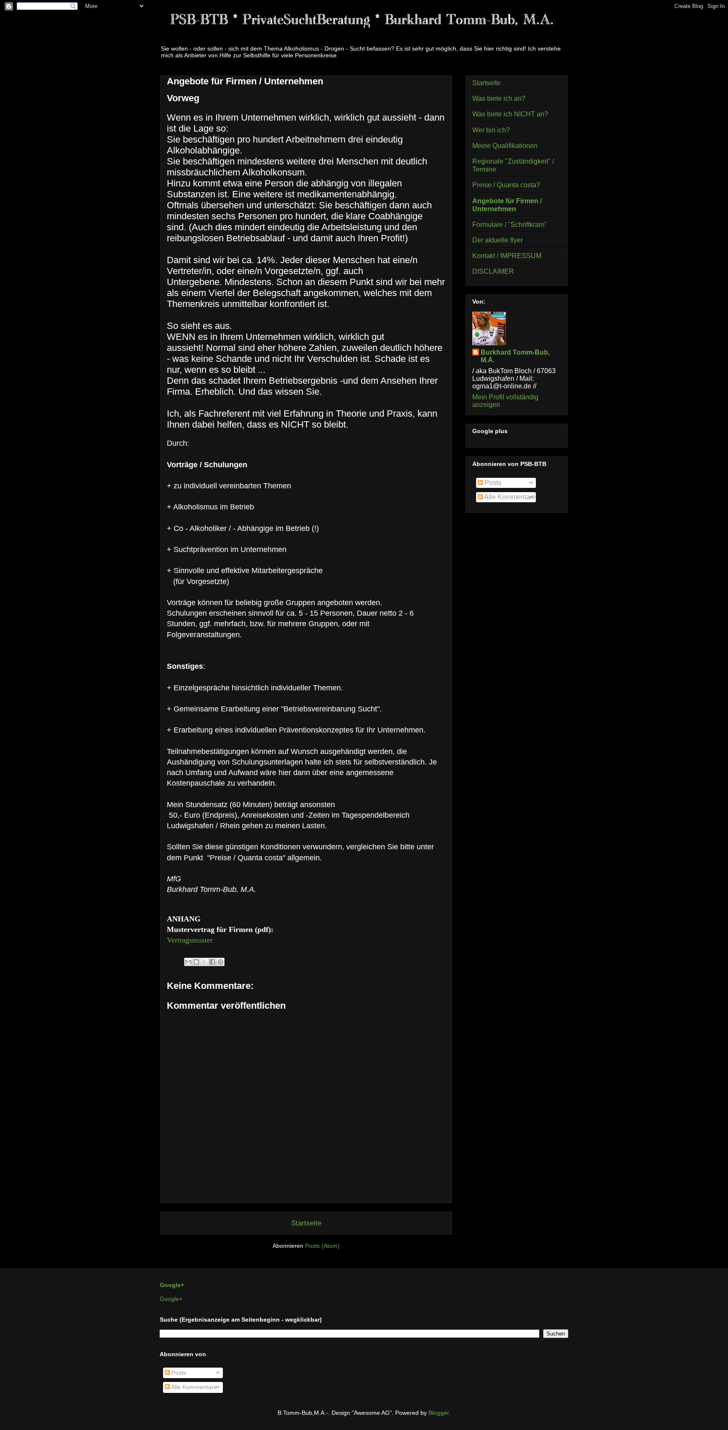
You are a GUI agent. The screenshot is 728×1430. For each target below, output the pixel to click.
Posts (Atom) (322, 1245)
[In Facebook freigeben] (212, 962)
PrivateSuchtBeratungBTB (265, 31)
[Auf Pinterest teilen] (220, 962)
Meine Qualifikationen (505, 145)
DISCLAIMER (493, 271)
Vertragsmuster (190, 940)
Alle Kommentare (509, 497)
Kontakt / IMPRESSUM (506, 255)
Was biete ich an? (498, 98)
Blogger (438, 1412)
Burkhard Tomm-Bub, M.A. (515, 356)
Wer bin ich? (491, 130)
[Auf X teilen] (204, 962)
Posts (492, 482)
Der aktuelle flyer (497, 240)
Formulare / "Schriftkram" (509, 224)
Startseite (306, 1223)
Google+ (172, 1285)
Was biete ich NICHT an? (510, 114)
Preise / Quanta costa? (506, 185)
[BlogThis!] (196, 962)
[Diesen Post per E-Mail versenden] (188, 962)
